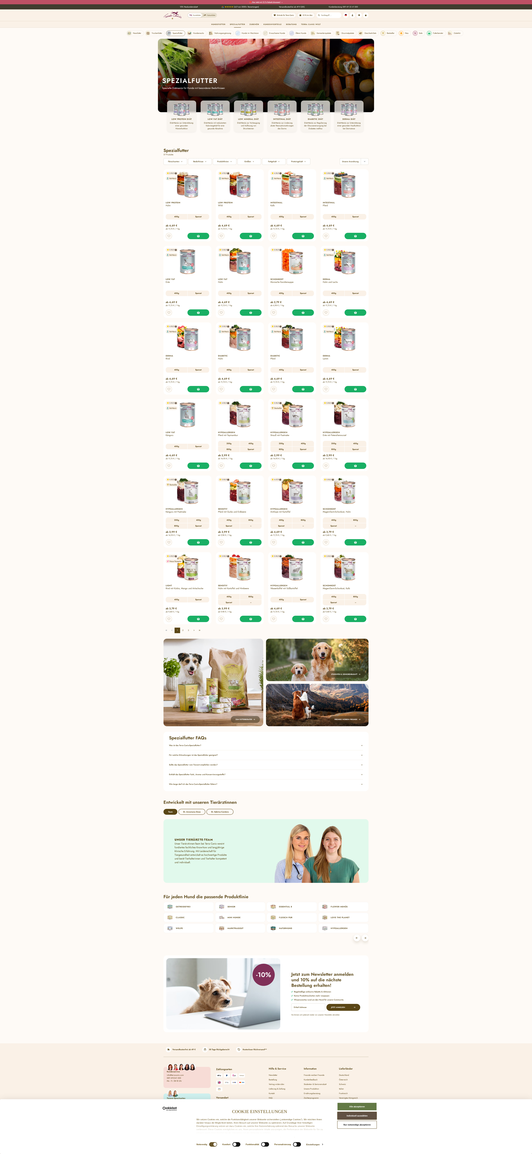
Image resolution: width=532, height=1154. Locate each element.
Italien (341, 1088)
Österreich (343, 1079)
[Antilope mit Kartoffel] (303, 542)
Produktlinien (223, 161)
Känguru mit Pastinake (176, 511)
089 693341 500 (174, 1078)
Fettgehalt (272, 161)
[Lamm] (355, 389)
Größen (247, 161)
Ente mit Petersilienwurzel (334, 435)
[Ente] (198, 312)
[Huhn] (198, 236)
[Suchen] (318, 15)
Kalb (272, 205)
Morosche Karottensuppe (281, 282)
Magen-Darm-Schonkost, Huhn (337, 511)
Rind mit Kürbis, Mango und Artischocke (184, 588)
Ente (168, 282)
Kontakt (272, 1093)
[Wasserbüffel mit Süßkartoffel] (303, 619)
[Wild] (251, 236)
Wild (220, 205)
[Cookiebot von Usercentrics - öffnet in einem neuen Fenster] (170, 1109)
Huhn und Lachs (330, 282)
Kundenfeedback (310, 1079)
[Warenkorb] (366, 15)
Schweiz (342, 1084)
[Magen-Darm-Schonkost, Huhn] (355, 542)
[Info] (176, 173)
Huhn (168, 205)
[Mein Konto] (352, 15)
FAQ (270, 1098)
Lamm (325, 358)
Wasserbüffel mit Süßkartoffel (284, 588)
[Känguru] (198, 466)
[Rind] (198, 389)
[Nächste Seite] (194, 630)
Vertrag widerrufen (276, 1084)
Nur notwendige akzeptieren (357, 1125)
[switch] (236, 1144)
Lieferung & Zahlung (277, 1088)
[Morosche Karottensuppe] (303, 312)
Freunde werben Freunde (314, 1075)
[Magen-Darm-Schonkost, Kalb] (355, 619)
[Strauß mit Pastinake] (303, 466)
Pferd (325, 205)
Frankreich (343, 1093)
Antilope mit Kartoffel (280, 511)
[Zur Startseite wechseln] (172, 15)
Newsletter (273, 1075)
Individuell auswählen (357, 1115)
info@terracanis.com (175, 1075)
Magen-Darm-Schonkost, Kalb (336, 588)
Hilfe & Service (277, 1068)
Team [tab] (170, 811)
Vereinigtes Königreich (348, 1098)
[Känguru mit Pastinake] (198, 542)
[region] (266, 116)
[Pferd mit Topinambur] (251, 466)
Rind (168, 358)
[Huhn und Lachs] (355, 312)
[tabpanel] (266, 851)
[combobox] (331, 15)
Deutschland (344, 1075)
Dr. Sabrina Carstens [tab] (220, 811)
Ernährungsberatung (312, 1093)
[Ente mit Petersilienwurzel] (355, 466)
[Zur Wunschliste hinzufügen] (169, 236)
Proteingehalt (297, 161)
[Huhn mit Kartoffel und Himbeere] (251, 619)
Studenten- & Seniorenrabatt (315, 1084)
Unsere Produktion (311, 1088)
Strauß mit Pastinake (279, 435)
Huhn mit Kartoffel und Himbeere (233, 588)
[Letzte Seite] (199, 630)
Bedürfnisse (198, 161)
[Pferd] (355, 236)
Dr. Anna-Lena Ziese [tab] (192, 811)
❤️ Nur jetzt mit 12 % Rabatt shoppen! (264, 2)
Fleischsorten (173, 161)
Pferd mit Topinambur (228, 435)
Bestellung (273, 1079)
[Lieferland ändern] (346, 15)
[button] (171, 173)
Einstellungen (313, 1144)
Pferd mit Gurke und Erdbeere (232, 511)
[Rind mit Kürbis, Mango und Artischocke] (198, 619)
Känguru (169, 435)
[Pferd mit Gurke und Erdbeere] (251, 542)
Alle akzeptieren (357, 1106)
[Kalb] (303, 236)
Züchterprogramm (311, 1098)
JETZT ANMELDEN (338, 1007)
